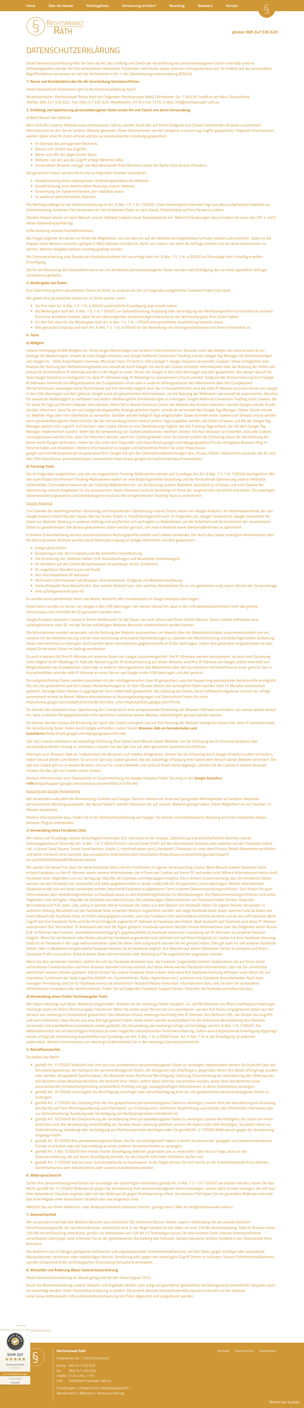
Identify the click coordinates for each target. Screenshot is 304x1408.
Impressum (267, 1350)
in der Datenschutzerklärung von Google (121, 817)
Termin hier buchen (284, 1402)
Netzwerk (205, 5)
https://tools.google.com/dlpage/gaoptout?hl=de (182, 442)
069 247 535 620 (262, 32)
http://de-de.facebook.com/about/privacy (102, 900)
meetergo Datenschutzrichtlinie (173, 1042)
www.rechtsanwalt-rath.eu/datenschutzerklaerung (77, 1296)
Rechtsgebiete (98, 5)
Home (30, 5)
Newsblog (176, 5)
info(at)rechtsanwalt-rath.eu (90, 1380)
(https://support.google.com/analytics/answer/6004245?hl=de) (86, 783)
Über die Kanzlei (61, 5)
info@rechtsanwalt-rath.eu (197, 102)
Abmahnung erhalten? (139, 5)
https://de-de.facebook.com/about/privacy (218, 988)
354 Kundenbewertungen (15, 1373)
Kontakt (232, 5)
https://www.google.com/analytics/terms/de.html (66, 702)
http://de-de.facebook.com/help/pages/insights (140, 878)
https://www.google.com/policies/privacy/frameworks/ (158, 459)
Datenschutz (244, 1350)
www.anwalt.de (246, 350)
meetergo (51, 1004)
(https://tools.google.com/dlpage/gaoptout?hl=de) (85, 733)
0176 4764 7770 (81, 1375)
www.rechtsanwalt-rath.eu (100, 125)
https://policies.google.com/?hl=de (152, 702)
